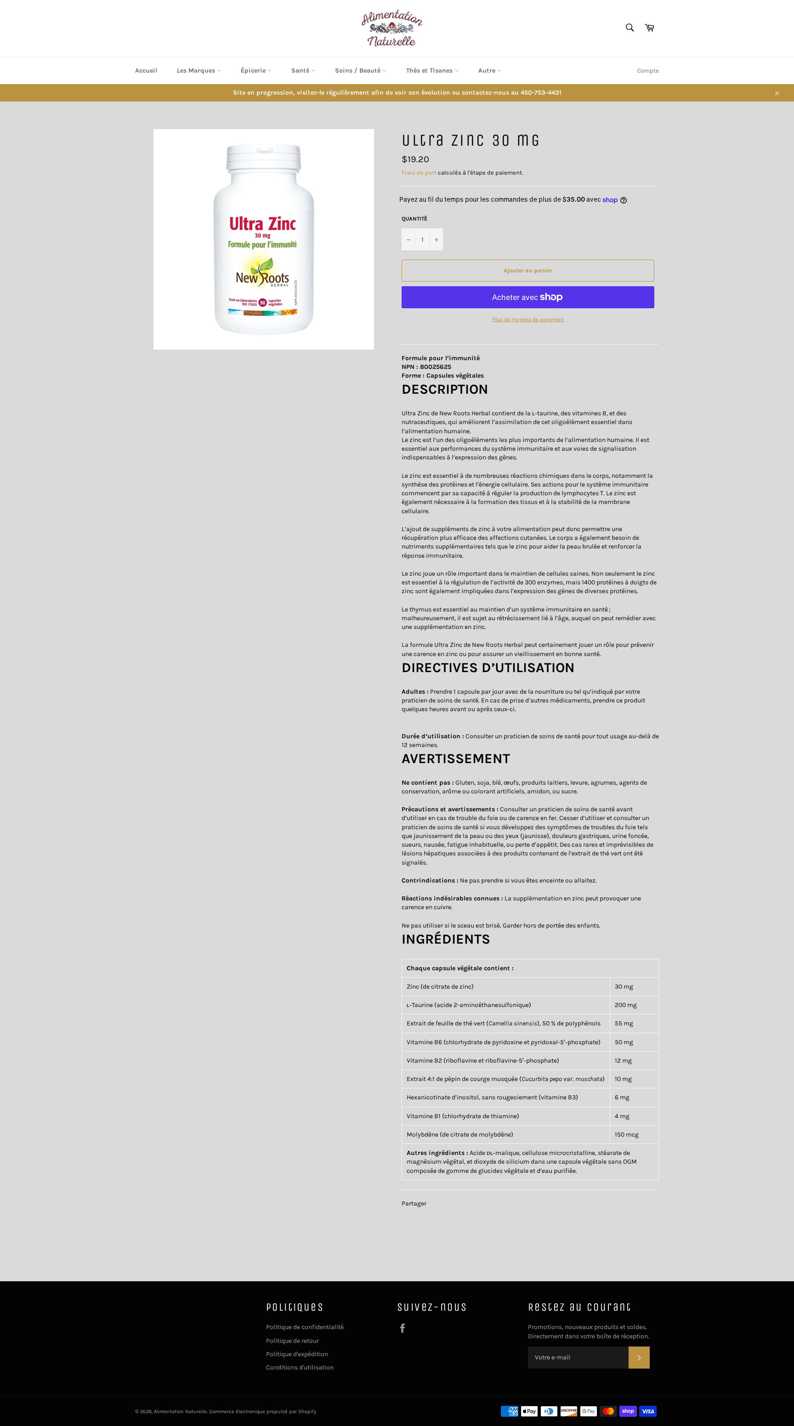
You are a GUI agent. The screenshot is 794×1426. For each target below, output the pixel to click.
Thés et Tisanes (430, 70)
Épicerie (254, 70)
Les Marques (197, 70)
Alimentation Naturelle (180, 1412)
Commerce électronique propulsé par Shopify (262, 1412)
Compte (648, 70)
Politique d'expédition (297, 1354)
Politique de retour (292, 1341)
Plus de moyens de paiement (528, 319)
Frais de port (419, 172)
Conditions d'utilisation (300, 1367)
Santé (301, 70)
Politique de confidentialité (305, 1327)
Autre (487, 70)
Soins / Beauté (358, 70)
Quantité (414, 218)
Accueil (146, 70)
